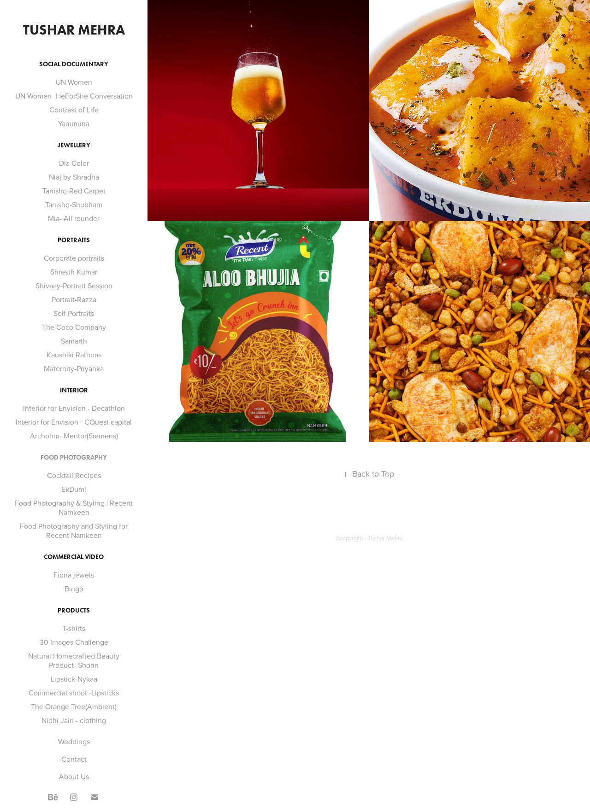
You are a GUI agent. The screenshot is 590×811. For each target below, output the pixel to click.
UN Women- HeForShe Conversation (74, 96)
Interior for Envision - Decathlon (74, 408)
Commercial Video (74, 557)
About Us (74, 776)
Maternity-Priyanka (74, 368)
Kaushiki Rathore (74, 355)
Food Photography (74, 457)
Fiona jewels (73, 575)
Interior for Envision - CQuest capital (74, 422)
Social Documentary (73, 64)
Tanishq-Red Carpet (74, 191)
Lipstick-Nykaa (74, 679)
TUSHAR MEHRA (74, 29)
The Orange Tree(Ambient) (74, 706)
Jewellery (74, 145)
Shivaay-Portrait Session (73, 285)
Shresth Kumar (73, 272)
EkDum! (73, 489)
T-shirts (73, 628)
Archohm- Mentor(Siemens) (74, 436)
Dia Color (74, 163)
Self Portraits (73, 313)
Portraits (74, 240)
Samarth (74, 341)
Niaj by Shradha (74, 177)
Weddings (74, 741)
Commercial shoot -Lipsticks (74, 693)
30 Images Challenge (74, 642)
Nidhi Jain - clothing (73, 720)
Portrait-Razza (74, 299)
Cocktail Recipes (74, 475)
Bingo (74, 588)
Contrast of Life (74, 110)
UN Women (74, 82)
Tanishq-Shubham (73, 204)
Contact (74, 759)
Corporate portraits (74, 258)
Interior (74, 390)
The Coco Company (74, 327)
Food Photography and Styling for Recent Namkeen (74, 530)
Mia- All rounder (74, 218)
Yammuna (73, 123)
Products (74, 610)
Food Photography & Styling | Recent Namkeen (74, 507)
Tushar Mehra (385, 538)
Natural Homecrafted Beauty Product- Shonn (73, 660)
